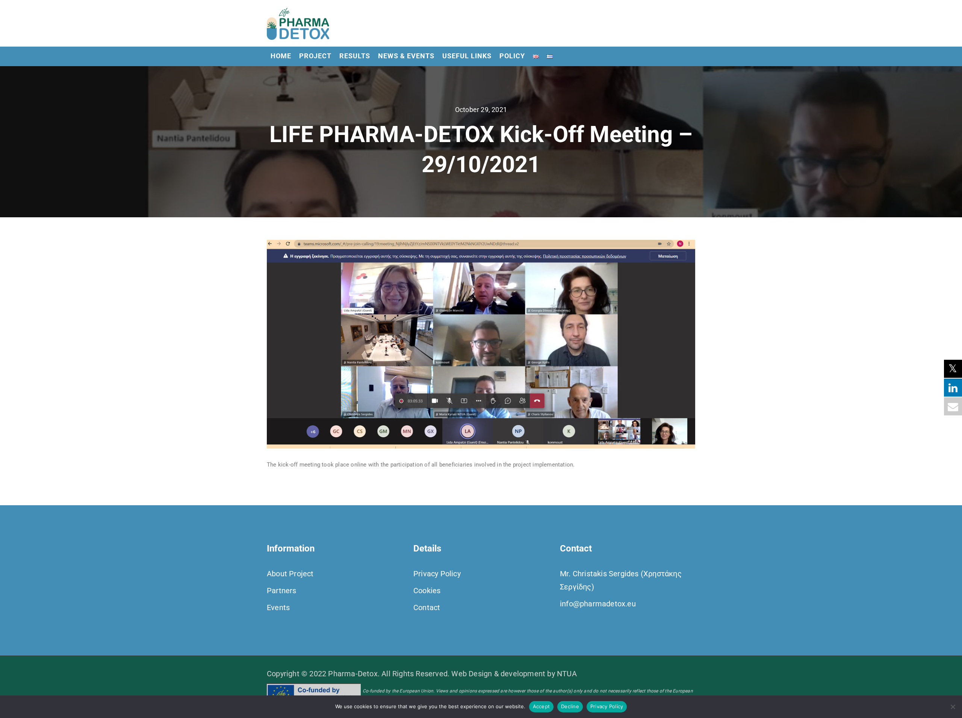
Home (281, 56)
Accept (541, 706)
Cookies (426, 590)
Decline (570, 706)
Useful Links (467, 56)
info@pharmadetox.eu (598, 603)
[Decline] (952, 706)
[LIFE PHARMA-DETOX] (298, 23)
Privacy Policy (437, 573)
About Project (290, 573)
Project (315, 56)
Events (278, 607)
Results (354, 56)
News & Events (406, 56)
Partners (281, 590)
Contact (426, 607)
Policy (512, 56)
